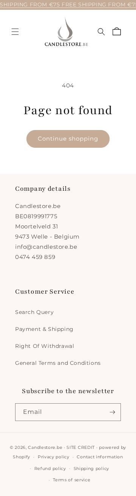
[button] (15, 31)
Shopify (21, 456)
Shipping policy (92, 468)
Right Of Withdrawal (44, 346)
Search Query (34, 312)
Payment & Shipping (44, 329)
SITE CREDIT (80, 447)
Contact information (100, 456)
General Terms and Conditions (58, 363)
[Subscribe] (112, 412)
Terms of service (71, 479)
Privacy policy (54, 456)
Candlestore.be (45, 447)
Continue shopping (68, 138)
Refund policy (50, 468)
